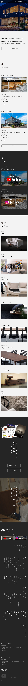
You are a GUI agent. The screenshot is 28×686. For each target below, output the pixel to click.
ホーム (25, 545)
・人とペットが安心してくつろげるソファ (23, 565)
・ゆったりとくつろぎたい (10, 563)
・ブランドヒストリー (14, 549)
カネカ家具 (16, 611)
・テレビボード (12, 578)
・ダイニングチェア (16, 580)
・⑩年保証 (12, 593)
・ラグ (10, 577)
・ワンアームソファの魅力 (14, 561)
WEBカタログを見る (14, 465)
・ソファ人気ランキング (8, 580)
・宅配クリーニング (20, 595)
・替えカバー (20, 577)
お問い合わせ (19, 1)
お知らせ (14, 611)
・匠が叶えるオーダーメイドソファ (18, 563)
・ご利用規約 (23, 623)
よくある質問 (12, 612)
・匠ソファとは (21, 547)
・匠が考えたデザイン (17, 548)
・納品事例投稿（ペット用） (14, 594)
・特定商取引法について (22, 625)
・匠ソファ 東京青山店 (23, 588)
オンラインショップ (18, 615)
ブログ (4, 594)
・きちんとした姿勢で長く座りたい (8, 563)
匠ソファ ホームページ (14, 48)
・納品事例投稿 (16, 600)
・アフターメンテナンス (10, 598)
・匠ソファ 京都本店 (22, 588)
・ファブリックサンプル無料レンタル (18, 600)
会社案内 (7, 615)
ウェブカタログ (23, 614)
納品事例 (6, 579)
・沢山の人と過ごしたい (4, 560)
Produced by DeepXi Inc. (6, 680)
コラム (6, 594)
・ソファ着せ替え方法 (22, 595)
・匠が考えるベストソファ (15, 549)
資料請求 (14, 470)
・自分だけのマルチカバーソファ (22, 563)
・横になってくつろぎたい (6, 562)
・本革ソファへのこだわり (20, 561)
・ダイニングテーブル (14, 580)
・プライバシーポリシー (5, 615)
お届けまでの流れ (25, 613)
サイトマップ (3, 613)
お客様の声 (4, 576)
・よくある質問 (8, 595)
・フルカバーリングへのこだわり (16, 564)
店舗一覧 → (14, 145)
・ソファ (23, 577)
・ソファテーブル (18, 579)
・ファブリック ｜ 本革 (22, 579)
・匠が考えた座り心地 (19, 547)
